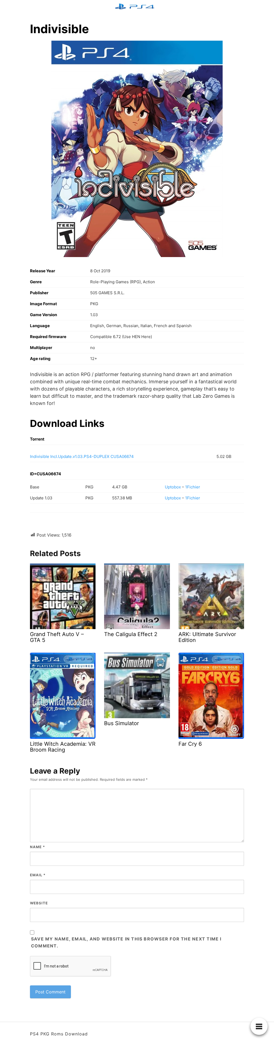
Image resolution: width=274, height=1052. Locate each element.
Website (39, 903)
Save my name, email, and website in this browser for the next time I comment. (126, 942)
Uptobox (173, 486)
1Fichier (192, 486)
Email (37, 875)
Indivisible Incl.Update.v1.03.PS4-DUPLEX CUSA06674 (82, 456)
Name (37, 847)
